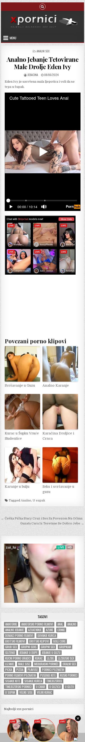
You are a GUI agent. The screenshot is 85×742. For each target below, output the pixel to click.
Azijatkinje (35, 630)
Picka (8, 669)
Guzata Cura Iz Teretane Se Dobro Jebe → (52, 523)
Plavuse (33, 669)
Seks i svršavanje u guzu (58, 489)
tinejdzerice (54, 681)
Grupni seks (29, 647)
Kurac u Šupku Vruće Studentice (22, 435)
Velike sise (26, 692)
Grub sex (11, 647)
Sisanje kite (12, 681)
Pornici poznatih (53, 669)
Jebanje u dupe (28, 652)
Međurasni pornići (46, 664)
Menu (13, 38)
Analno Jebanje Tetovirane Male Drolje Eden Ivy (43, 63)
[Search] (42, 6)
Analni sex (43, 51)
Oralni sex (69, 664)
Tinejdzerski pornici (18, 686)
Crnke (61, 630)
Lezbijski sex (66, 658)
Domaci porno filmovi (19, 635)
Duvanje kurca (47, 635)
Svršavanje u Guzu (20, 385)
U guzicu (55, 686)
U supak (39, 500)
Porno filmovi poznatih (20, 675)
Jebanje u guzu (51, 652)
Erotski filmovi (15, 641)
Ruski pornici (68, 675)
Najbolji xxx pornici (18, 709)
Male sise (24, 664)
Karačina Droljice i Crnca (58, 435)
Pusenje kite (48, 675)
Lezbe (50, 658)
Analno (26, 500)
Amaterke (11, 624)
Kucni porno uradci (18, 658)
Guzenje (10, 652)
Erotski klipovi (39, 641)
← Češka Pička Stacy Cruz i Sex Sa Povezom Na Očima (41, 518)
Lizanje (9, 664)
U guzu (69, 686)
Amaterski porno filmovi (37, 624)
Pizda (19, 669)
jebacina (32, 75)
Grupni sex (48, 647)
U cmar (40, 686)
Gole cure (59, 641)
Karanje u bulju (17, 486)
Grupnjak (65, 647)
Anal (60, 624)
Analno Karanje (55, 385)
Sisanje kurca (33, 681)
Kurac (39, 658)
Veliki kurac (44, 692)
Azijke (49, 630)
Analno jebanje (14, 630)
